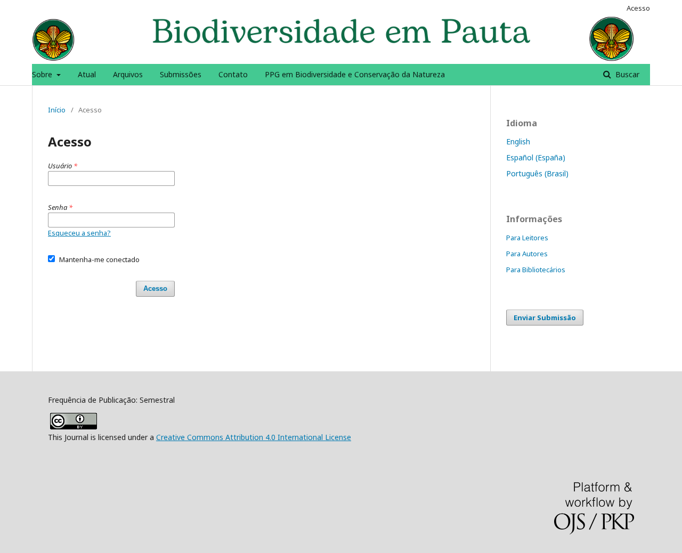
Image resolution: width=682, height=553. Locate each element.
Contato (233, 74)
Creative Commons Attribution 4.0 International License (253, 437)
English (518, 141)
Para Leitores (527, 237)
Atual (87, 74)
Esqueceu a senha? (79, 233)
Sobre (43, 74)
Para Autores (527, 253)
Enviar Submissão (545, 317)
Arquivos (128, 74)
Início (57, 110)
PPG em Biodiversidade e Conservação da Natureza (355, 74)
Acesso (638, 8)
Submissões (180, 74)
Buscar (626, 74)
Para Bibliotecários (535, 269)
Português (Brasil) (537, 173)
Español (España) (535, 157)
